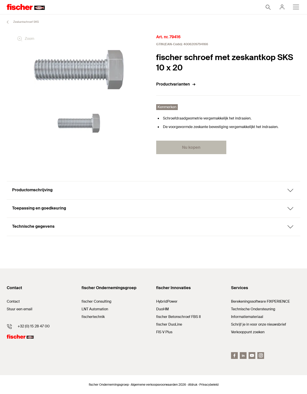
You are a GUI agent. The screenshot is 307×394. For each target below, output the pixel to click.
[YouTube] (252, 355)
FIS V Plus (164, 332)
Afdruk (192, 385)
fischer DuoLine (169, 324)
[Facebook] (234, 355)
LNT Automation (95, 309)
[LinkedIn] (243, 355)
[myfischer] (282, 7)
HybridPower (167, 301)
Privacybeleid (208, 385)
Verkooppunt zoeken (248, 332)
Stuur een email (19, 309)
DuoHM (162, 309)
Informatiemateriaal (247, 316)
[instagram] (260, 355)
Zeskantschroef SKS (26, 22)
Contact (13, 301)
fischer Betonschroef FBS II (178, 316)
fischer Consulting (96, 301)
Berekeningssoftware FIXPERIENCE (260, 301)
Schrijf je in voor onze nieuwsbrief (258, 324)
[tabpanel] (79, 123)
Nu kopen (191, 147)
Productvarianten (173, 84)
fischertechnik (93, 316)
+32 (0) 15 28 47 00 (34, 326)
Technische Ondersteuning (253, 309)
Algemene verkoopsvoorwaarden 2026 (158, 385)
